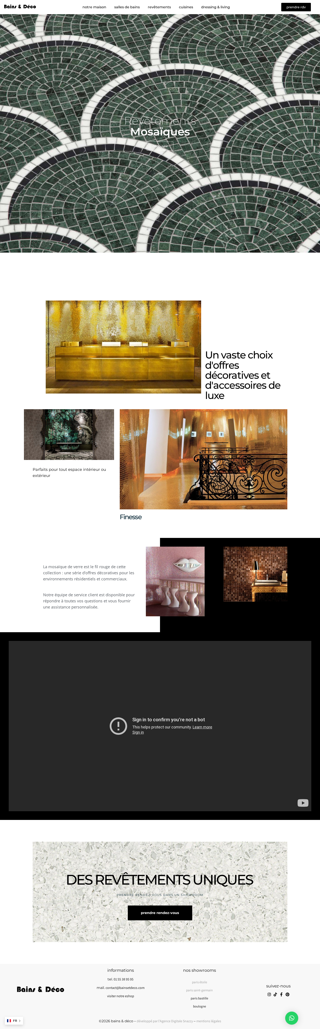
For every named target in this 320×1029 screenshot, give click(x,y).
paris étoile (199, 982)
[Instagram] (269, 994)
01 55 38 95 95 (123, 979)
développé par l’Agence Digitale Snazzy (165, 1021)
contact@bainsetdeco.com (125, 987)
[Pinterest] (288, 994)
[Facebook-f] (281, 994)
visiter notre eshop (120, 996)
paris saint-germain (199, 990)
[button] (291, 1018)
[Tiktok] (275, 994)
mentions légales (208, 1021)
